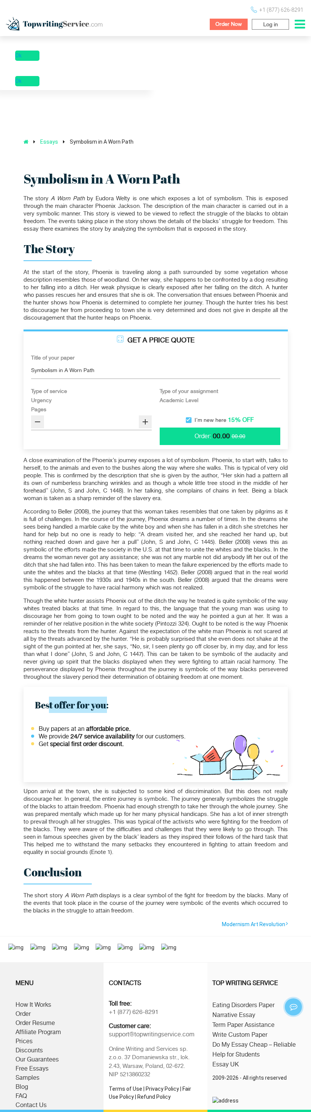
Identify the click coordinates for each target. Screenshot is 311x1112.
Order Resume (35, 1023)
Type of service (49, 391)
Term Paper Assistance (243, 1025)
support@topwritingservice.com (152, 1034)
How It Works (33, 1004)
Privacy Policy (162, 1089)
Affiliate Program (38, 1032)
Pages (38, 409)
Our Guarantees (37, 1059)
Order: (203, 436)
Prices (24, 1041)
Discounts (29, 1050)
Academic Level (179, 400)
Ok (18, 55)
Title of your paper (53, 358)
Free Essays (32, 1068)
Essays (49, 142)
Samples (27, 1077)
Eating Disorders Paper (243, 1005)
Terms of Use (125, 1089)
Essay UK (225, 1064)
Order (23, 1014)
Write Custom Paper (239, 1034)
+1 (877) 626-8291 (281, 10)
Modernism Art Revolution (253, 924)
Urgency (41, 400)
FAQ (21, 1096)
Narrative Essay (233, 1015)
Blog (22, 1086)
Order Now (228, 24)
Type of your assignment (189, 391)
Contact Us (31, 1105)
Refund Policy (154, 1097)
